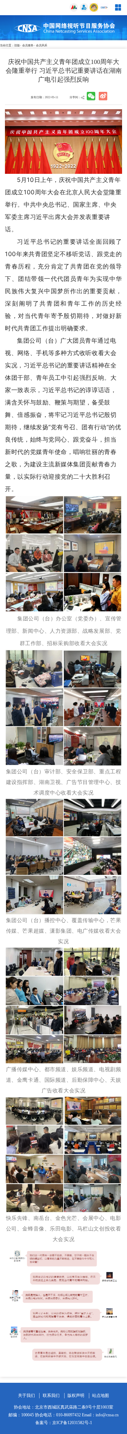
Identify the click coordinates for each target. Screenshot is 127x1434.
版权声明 (75, 1395)
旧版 (17, 45)
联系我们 (51, 1395)
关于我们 (26, 1395)
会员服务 (28, 45)
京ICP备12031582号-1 (72, 1423)
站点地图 (100, 1395)
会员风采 (41, 45)
